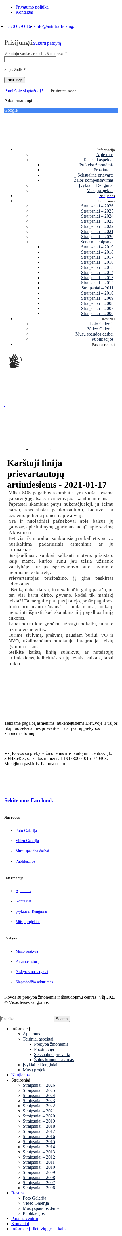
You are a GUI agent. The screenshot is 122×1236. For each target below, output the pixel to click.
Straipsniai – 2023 (97, 221)
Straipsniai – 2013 (97, 277)
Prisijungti (15, 80)
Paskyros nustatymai (32, 972)
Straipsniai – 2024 (97, 216)
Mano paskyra (27, 951)
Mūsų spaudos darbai (94, 334)
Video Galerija (100, 328)
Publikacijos (102, 339)
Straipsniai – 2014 (97, 272)
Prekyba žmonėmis (96, 164)
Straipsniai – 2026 (97, 205)
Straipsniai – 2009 (97, 298)
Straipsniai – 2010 (97, 293)
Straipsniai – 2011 (97, 287)
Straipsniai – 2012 (97, 282)
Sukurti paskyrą (47, 43)
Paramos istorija (28, 961)
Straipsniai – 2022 (97, 226)
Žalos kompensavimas (93, 180)
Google (11, 110)
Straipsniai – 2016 (97, 262)
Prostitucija (103, 169)
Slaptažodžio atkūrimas (34, 982)
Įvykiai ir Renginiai (96, 185)
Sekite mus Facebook (28, 800)
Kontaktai (23, 901)
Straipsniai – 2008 (97, 303)
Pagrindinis (14, 449)
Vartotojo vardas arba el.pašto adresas (35, 54)
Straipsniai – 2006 (97, 313)
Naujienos (38, 449)
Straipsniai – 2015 (97, 267)
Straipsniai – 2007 (97, 308)
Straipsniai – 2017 (97, 257)
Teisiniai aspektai (38, 1039)
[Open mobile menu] (4, 404)
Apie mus (104, 154)
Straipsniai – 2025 (97, 211)
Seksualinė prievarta (95, 175)
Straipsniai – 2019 (97, 246)
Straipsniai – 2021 (97, 231)
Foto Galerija (101, 323)
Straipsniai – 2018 (97, 252)
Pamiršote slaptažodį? (23, 90)
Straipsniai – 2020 (97, 236)
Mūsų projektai (100, 190)
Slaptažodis (15, 70)
